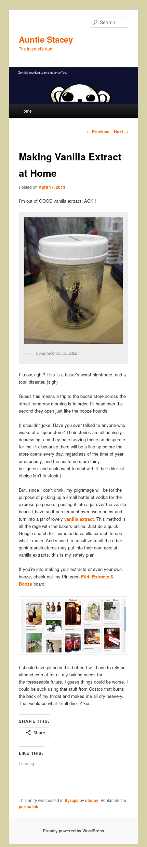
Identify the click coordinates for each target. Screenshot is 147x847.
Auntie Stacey (46, 39)
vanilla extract (79, 519)
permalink (28, 806)
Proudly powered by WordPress (73, 831)
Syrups (72, 800)
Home (26, 111)
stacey (91, 800)
